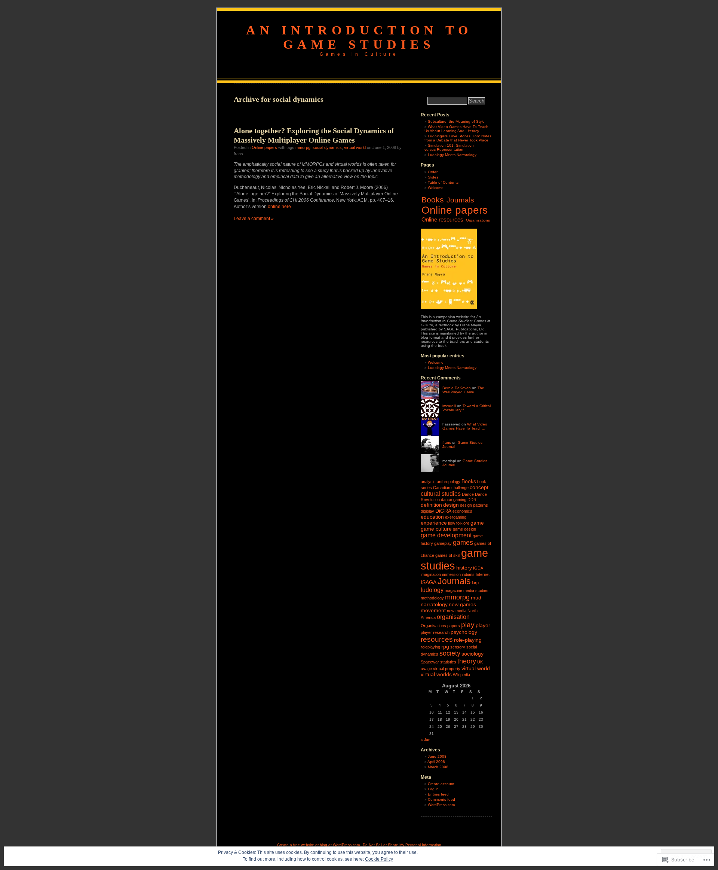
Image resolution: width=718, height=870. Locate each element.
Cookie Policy (379, 859)
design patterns (474, 505)
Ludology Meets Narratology (452, 155)
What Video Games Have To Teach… (464, 426)
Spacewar (430, 662)
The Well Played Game (463, 390)
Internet (483, 574)
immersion (451, 574)
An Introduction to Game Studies (359, 37)
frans (446, 442)
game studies (454, 559)
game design (464, 529)
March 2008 (438, 767)
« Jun (425, 740)
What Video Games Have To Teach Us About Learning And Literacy (456, 129)
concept (479, 487)
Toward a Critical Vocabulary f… (466, 408)
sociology (472, 654)
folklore (462, 523)
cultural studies (441, 493)
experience (434, 523)
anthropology (448, 481)
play (468, 624)
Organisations (478, 220)
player (483, 625)
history (464, 568)
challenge (460, 487)
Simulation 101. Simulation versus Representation (449, 147)
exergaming (455, 517)
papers (453, 625)
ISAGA (428, 582)
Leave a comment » (254, 218)
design (451, 505)
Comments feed (441, 799)
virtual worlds (436, 674)
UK (480, 662)
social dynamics (327, 147)
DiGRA (443, 511)
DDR (471, 499)
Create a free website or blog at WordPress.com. (319, 845)
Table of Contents (443, 182)
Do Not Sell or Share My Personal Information (402, 845)
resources (437, 639)
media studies (475, 590)
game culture (436, 529)
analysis (428, 481)
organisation (453, 616)
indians (468, 574)
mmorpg (302, 147)
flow (451, 523)
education (432, 517)
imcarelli (449, 406)
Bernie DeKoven (456, 388)
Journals (460, 200)
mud (476, 598)
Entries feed (438, 794)
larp (475, 582)
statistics (448, 662)
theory (466, 661)
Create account (441, 784)
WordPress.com (441, 805)
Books (432, 199)
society (449, 653)
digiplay (427, 511)
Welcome (436, 188)
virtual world (355, 147)
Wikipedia (461, 674)
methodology (432, 598)
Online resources (442, 219)
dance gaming (453, 499)
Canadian (441, 487)
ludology (432, 589)
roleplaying (430, 647)
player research (435, 632)
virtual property (446, 668)
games (463, 542)
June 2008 (437, 756)
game (477, 523)
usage (426, 668)
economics (462, 511)
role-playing (468, 640)
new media (456, 610)
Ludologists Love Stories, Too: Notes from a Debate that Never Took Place (457, 138)
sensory (457, 647)
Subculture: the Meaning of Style (456, 121)
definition (431, 505)
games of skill (447, 555)
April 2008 (436, 762)
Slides (433, 177)
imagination (431, 574)
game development (446, 535)
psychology (464, 632)
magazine (453, 590)
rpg (445, 647)
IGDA (478, 568)
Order (433, 172)
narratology (434, 604)
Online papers (264, 147)
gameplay (443, 543)
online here (279, 206)
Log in (433, 789)
